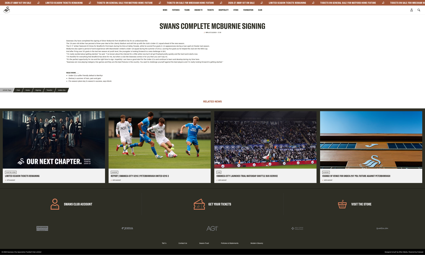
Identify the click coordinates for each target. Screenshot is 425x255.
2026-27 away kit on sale (220, 2)
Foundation (248, 10)
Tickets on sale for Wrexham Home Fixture (169, 2)
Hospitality (224, 10)
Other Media (403, 252)
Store (235, 10)
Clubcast (420, 252)
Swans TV (198, 10)
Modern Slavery (257, 243)
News (165, 10)
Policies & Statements (229, 243)
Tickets (210, 10)
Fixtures (176, 10)
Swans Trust (204, 243)
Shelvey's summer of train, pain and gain (85, 78)
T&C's (164, 243)
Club (260, 10)
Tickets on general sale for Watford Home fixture (104, 2)
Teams (187, 10)
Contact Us (183, 243)
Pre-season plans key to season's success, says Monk (90, 81)
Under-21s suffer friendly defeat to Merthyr (86, 75)
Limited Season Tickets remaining (43, 2)
